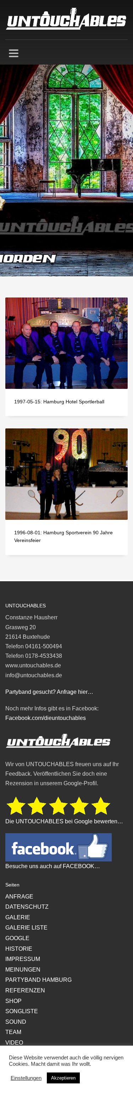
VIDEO (14, 1043)
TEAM (13, 1032)
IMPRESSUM (22, 959)
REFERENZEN (25, 990)
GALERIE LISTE (26, 928)
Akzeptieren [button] (63, 1078)
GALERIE (17, 917)
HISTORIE (18, 949)
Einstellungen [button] (26, 1078)
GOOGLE (17, 938)
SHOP (13, 1001)
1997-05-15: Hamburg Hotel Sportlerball (59, 401)
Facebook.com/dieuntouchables (45, 718)
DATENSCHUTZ (27, 907)
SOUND (15, 1022)
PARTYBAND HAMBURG (38, 980)
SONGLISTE (21, 1011)
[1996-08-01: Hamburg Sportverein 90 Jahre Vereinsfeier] (66, 474)
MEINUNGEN (22, 970)
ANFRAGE (19, 897)
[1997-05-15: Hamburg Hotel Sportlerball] (66, 343)
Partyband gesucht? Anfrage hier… (49, 692)
